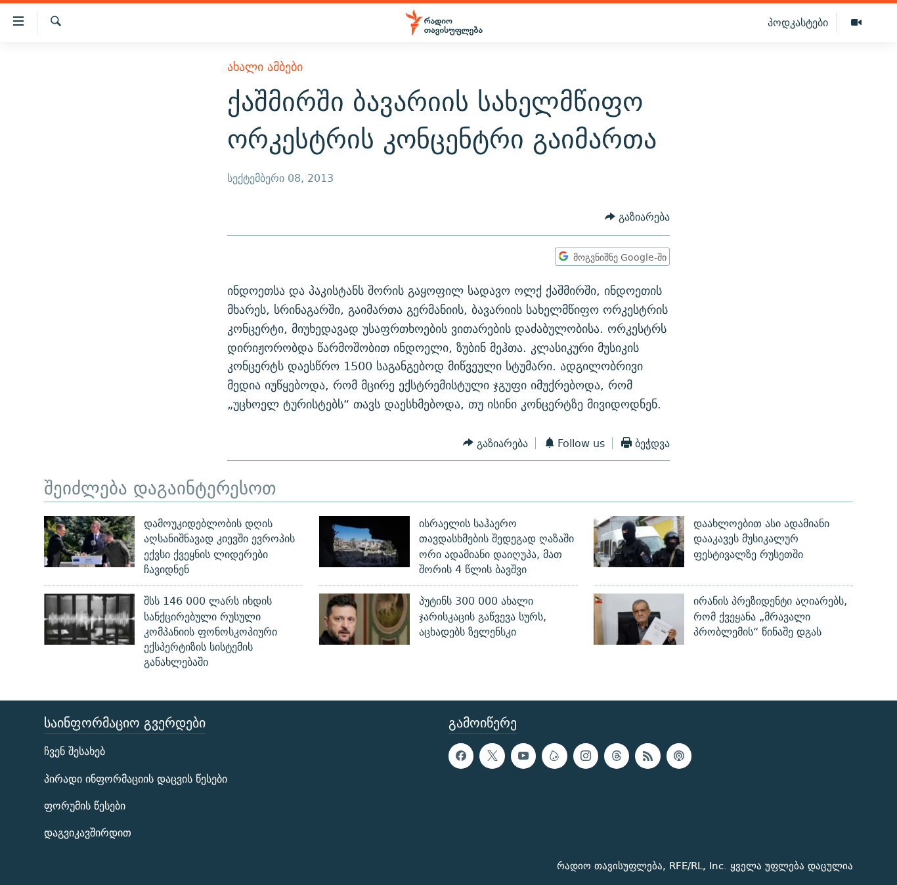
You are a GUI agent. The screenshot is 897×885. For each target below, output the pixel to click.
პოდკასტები (798, 22)
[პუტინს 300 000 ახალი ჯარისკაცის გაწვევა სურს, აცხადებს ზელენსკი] (364, 619)
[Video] (856, 22)
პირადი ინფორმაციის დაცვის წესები (135, 778)
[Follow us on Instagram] (585, 755)
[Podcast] (679, 755)
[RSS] (647, 755)
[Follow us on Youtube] (523, 755)
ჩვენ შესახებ (74, 751)
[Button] (637, 217)
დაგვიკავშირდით (87, 833)
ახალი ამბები (265, 66)
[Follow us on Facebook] (460, 755)
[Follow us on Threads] (616, 755)
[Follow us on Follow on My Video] (554, 755)
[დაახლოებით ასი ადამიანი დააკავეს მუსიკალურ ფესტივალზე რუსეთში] (639, 541)
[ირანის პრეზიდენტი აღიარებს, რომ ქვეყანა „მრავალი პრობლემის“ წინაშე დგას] (639, 619)
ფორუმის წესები (84, 806)
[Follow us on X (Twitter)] (491, 755)
